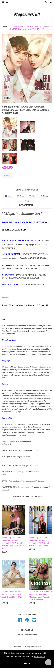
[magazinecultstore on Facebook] (20, 621)
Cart (50, 3)
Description (26, 205)
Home (4, 26)
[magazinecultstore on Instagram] (34, 621)
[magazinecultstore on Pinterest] (27, 621)
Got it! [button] (27, 663)
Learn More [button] (39, 657)
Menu (7, 3)
